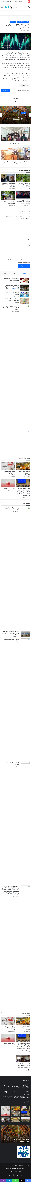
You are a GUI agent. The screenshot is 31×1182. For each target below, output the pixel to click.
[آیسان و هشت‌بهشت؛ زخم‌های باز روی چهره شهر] (25, 1119)
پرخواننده (25, 273)
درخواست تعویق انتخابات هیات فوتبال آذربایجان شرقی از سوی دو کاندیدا (23, 201)
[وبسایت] (16, 102)
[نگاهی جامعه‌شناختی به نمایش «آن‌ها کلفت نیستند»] (8, 466)
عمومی (12, 1171)
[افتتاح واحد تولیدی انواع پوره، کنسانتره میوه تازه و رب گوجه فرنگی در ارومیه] (24, 366)
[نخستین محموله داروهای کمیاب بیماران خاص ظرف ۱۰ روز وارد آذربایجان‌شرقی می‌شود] (23, 1058)
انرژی (16, 1171)
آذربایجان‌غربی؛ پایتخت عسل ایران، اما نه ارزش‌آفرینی (24, 473)
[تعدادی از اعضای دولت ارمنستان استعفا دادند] (25, 699)
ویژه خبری (13, 21)
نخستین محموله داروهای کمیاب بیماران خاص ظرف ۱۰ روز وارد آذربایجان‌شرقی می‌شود (24, 1066)
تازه (14, 273)
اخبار (24, 18)
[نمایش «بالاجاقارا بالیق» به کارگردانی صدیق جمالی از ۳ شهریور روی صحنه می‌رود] (25, 1108)
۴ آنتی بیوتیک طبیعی (9, 488)
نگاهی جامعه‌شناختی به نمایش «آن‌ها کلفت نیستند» (9, 473)
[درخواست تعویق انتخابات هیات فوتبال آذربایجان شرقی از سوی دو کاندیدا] (23, 194)
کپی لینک (5, 90)
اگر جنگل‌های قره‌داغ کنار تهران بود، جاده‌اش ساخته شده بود (23, 185)
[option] (15, 115)
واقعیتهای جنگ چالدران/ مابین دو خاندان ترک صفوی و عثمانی (16, 1140)
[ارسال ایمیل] (23, 28)
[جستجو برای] (29, 7)
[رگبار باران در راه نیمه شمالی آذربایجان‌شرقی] (8, 195)
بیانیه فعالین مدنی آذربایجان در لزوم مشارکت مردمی (11, 279)
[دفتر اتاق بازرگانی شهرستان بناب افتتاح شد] (25, 823)
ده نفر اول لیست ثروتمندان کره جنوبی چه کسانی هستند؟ (11, 299)
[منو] (2, 7)
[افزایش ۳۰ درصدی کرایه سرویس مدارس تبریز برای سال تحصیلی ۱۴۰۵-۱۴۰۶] (15, 1119)
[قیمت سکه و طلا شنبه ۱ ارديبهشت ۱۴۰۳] (25, 568)
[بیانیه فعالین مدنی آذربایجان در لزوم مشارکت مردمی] (24, 280)
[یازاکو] (10, 6)
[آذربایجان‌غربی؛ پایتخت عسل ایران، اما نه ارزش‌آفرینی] (23, 466)
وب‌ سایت (27, 253)
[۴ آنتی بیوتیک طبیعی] (8, 483)
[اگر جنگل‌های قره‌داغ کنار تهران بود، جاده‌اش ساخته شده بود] (23, 178)
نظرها (5, 273)
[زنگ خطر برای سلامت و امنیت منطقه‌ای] (24, 294)
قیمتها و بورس (21, 21)
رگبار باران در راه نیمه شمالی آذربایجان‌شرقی (8, 202)
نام (29, 239)
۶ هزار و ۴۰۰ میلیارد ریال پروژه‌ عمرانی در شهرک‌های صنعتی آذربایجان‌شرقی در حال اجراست (10, 633)
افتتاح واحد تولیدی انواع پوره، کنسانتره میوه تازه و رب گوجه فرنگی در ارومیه (10, 307)
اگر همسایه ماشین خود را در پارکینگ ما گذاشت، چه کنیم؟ (12, 286)
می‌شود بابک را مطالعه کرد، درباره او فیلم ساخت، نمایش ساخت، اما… (8, 185)
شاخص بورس (23, 85)
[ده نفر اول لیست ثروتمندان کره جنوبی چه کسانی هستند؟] (24, 301)
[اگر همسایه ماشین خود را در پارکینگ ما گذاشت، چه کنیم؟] (24, 288)
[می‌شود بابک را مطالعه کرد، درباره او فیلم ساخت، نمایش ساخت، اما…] (8, 178)
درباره (20, 1171)
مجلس (8, 1171)
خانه (27, 18)
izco (7, 1168)
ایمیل (28, 246)
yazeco (26, 28)
